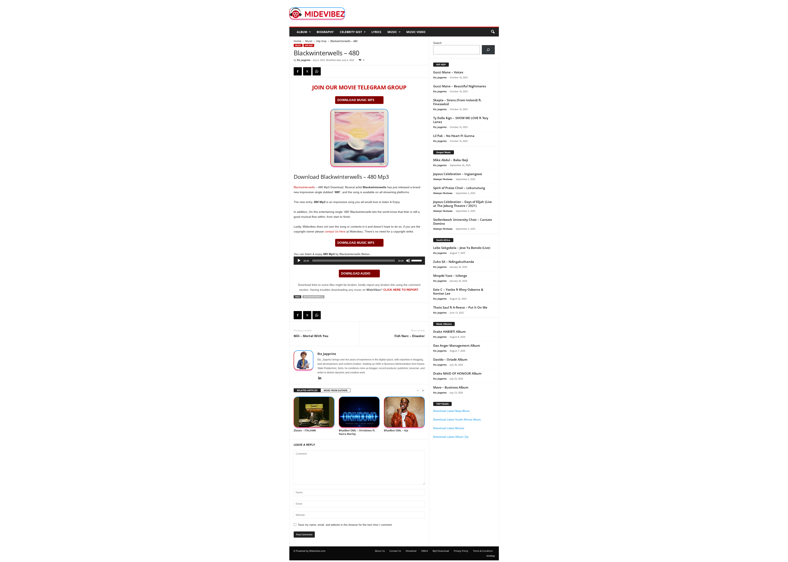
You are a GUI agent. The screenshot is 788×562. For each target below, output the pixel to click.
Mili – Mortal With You (311, 336)
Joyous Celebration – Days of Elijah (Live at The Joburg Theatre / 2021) (462, 204)
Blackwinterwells (304, 187)
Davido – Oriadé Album (450, 359)
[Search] (488, 49)
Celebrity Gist (351, 32)
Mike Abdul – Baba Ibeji (450, 160)
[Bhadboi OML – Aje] (404, 412)
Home (297, 41)
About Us (380, 550)
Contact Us (395, 550)
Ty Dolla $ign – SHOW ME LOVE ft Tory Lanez (460, 120)
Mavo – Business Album (450, 387)
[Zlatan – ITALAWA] (314, 412)
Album (302, 32)
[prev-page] (418, 390)
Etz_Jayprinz (303, 60)
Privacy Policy (461, 550)
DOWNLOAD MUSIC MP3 (355, 100)
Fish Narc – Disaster (409, 336)
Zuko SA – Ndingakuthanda (453, 262)
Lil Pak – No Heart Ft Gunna (453, 136)
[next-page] (423, 390)
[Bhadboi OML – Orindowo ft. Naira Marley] (359, 412)
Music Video (415, 32)
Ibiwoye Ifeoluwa (442, 179)
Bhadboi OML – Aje (396, 430)
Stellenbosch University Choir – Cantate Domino (462, 222)
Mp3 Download (441, 550)
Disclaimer (411, 550)
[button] (492, 31)
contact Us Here (335, 231)
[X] (307, 71)
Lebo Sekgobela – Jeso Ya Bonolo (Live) (461, 248)
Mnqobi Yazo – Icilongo (450, 276)
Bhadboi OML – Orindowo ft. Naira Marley (357, 432)
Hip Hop (321, 41)
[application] (359, 260)
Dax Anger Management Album (456, 345)
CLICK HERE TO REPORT (400, 289)
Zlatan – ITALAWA (305, 430)
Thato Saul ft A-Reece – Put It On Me (460, 307)
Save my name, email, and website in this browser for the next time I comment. (345, 524)
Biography (325, 32)
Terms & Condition (483, 550)
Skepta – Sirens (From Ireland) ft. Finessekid (457, 102)
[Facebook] (298, 71)
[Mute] (408, 261)
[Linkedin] (319, 378)
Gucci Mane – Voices (448, 72)
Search (437, 42)
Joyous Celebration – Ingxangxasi (457, 174)
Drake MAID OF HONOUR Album (457, 373)
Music (392, 32)
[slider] (417, 260)
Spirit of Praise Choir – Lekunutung (459, 188)
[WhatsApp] (317, 71)
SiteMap (490, 555)
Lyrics (376, 32)
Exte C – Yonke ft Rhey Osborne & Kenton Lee (458, 291)
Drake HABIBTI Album (449, 331)
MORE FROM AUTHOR (335, 390)
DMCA (424, 550)
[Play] (299, 261)
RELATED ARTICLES (307, 390)
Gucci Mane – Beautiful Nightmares (459, 86)
